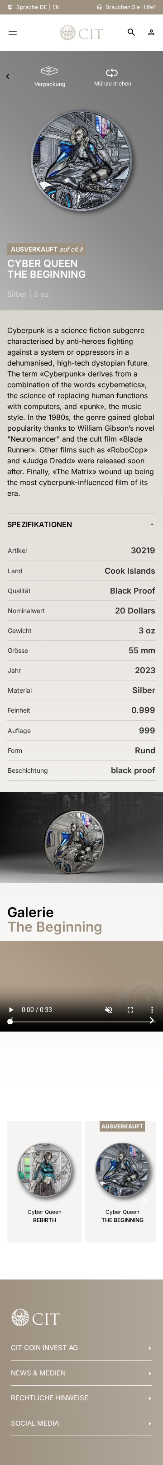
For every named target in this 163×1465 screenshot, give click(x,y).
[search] (131, 32)
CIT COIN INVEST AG (44, 1347)
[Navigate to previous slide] (11, 1020)
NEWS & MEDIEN (38, 1373)
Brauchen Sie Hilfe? (130, 7)
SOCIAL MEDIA (35, 1423)
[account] (151, 32)
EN (56, 7)
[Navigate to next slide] (151, 1020)
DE (43, 7)
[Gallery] (81, 1020)
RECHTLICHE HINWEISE (49, 1398)
